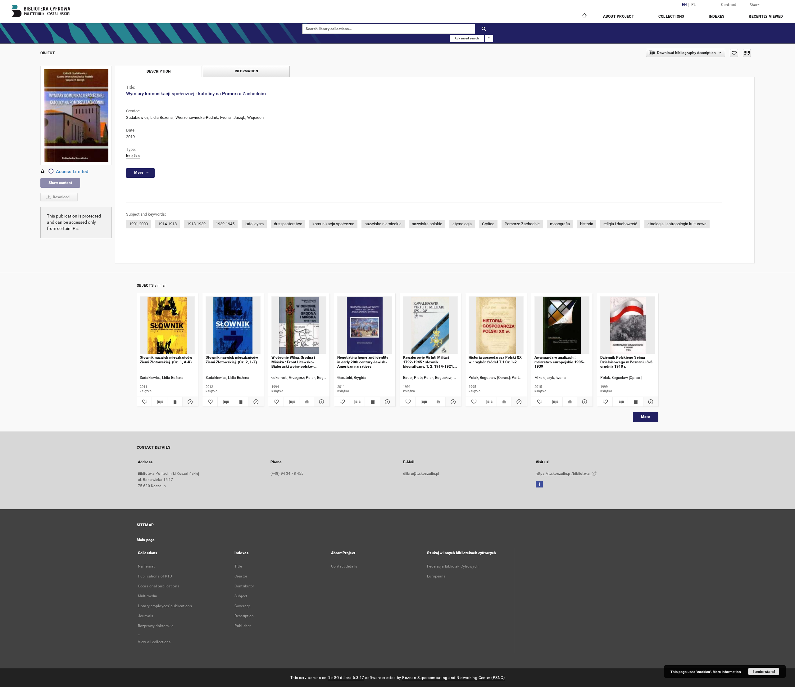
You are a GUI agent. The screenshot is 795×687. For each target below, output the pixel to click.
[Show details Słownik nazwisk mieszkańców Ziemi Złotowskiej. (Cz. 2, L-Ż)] (255, 402)
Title (238, 566)
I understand (764, 671)
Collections (671, 16)
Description (244, 616)
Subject (240, 596)
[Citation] (747, 53)
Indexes (717, 16)
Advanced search (467, 38)
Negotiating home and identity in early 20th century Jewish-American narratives (362, 362)
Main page (146, 540)
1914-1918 (167, 224)
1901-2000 (138, 224)
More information (727, 671)
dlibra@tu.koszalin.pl (421, 473)
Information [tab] (246, 71)
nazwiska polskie (427, 224)
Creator (240, 576)
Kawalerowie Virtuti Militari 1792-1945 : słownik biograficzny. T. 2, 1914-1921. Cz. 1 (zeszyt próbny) (428, 362)
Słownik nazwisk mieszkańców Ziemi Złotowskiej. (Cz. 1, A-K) (166, 359)
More (645, 417)
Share (755, 5)
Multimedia (147, 596)
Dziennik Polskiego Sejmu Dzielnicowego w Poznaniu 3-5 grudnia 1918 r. (626, 362)
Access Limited (72, 171)
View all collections (154, 642)
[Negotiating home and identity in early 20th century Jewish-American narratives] (365, 325)
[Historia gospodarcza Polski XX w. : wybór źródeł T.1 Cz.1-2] (496, 325)
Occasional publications (158, 586)
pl (693, 5)
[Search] (484, 29)
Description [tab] (158, 71)
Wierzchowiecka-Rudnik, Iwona (203, 117)
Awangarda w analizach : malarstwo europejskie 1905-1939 (559, 362)
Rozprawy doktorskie (155, 626)
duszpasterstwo (288, 224)
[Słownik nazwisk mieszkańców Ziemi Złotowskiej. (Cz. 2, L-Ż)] (233, 325)
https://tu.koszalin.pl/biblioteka (563, 473)
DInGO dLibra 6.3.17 (346, 678)
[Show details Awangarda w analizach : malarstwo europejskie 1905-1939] (584, 402)
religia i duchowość (620, 224)
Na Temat (146, 566)
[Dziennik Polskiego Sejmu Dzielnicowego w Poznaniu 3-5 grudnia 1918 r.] (628, 325)
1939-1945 (225, 224)
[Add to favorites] (734, 53)
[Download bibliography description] (159, 402)
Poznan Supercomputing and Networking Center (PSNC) (453, 678)
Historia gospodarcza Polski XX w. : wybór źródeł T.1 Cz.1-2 (495, 359)
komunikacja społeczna (333, 224)
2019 (130, 136)
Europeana (436, 576)
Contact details (344, 566)
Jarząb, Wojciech (249, 117)
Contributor (244, 586)
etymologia (462, 224)
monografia (560, 224)
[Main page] (584, 16)
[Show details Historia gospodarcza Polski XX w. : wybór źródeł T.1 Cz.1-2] (518, 402)
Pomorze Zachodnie (522, 224)
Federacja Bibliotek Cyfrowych (452, 566)
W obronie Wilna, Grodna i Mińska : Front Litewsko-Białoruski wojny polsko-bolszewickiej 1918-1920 (293, 362)
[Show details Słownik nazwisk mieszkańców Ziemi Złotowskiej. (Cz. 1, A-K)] (189, 402)
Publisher (242, 626)
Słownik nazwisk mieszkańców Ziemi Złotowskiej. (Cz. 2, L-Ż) (232, 359)
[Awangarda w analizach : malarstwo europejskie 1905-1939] (562, 325)
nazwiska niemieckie (383, 224)
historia (586, 224)
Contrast (728, 4)
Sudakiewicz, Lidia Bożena (149, 117)
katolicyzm (254, 224)
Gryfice (488, 224)
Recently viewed (766, 16)
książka (133, 156)
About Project (618, 16)
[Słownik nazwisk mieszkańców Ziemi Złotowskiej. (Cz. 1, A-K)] (167, 325)
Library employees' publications (165, 606)
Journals (145, 616)
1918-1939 (196, 224)
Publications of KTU (155, 576)
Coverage (242, 606)
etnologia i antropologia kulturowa (676, 224)
